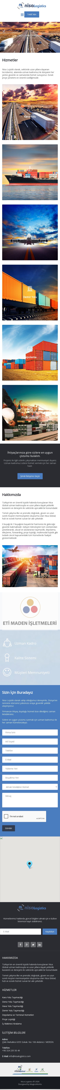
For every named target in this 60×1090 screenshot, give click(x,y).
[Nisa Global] (19, 1066)
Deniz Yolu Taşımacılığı (13, 1001)
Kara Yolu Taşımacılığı (12, 997)
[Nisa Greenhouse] (43, 1066)
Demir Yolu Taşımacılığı (13, 1010)
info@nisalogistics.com (20, 1056)
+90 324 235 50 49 (11, 1050)
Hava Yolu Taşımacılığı (12, 1006)
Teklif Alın (31, 14)
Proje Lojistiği (8, 1019)
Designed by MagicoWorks (30, 1084)
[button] (29, 864)
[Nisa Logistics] (30, 3)
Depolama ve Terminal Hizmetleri (18, 1015)
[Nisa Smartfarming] (30, 1066)
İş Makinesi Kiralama (12, 1023)
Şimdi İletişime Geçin (30, 476)
